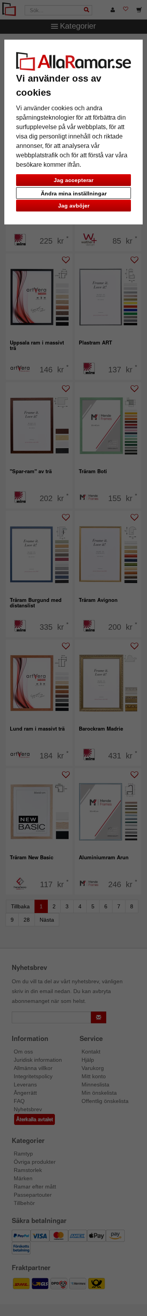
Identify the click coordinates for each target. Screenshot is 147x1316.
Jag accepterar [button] (73, 180)
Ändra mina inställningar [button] (74, 193)
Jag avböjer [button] (73, 205)
